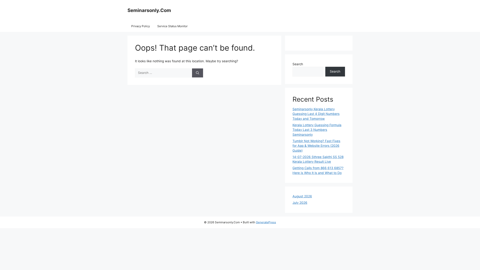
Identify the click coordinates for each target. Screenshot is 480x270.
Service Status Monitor (172, 26)
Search (297, 64)
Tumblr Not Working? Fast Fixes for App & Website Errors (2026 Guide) (316, 145)
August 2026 (302, 196)
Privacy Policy (140, 26)
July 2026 (299, 203)
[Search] (197, 72)
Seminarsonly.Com (149, 10)
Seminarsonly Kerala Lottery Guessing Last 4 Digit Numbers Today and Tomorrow (316, 114)
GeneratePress (266, 222)
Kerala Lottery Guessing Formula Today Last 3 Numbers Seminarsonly (316, 129)
